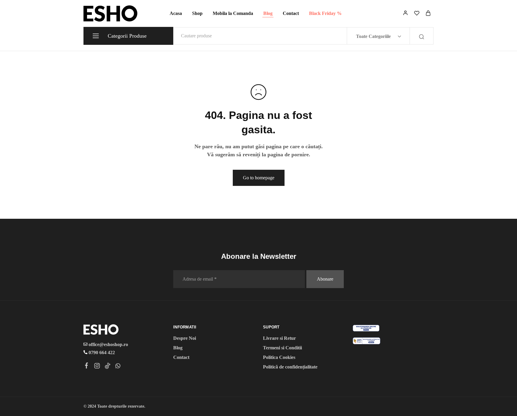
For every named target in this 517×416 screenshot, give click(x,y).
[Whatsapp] (118, 366)
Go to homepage (258, 177)
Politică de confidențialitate (290, 366)
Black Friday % (325, 13)
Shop (197, 13)
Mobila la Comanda (233, 13)
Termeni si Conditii (282, 347)
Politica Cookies (279, 357)
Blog (268, 13)
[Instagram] (97, 366)
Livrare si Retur (279, 338)
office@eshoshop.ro (107, 344)
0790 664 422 (101, 352)
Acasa (176, 13)
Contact (291, 13)
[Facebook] (86, 366)
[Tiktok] (107, 366)
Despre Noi (184, 338)
